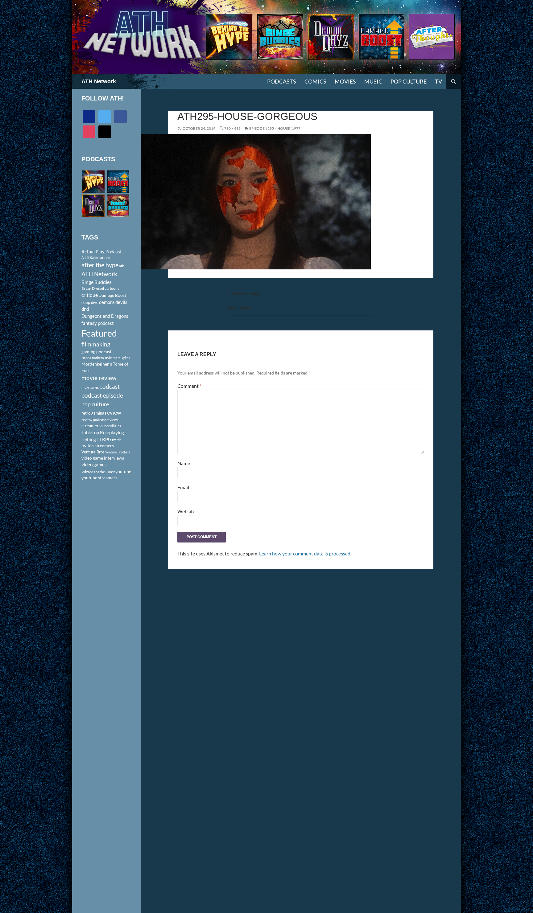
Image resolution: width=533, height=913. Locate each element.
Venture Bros (93, 451)
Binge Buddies (96, 282)
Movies (345, 81)
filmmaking (95, 344)
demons (107, 302)
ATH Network (98, 81)
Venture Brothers (117, 452)
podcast (109, 386)
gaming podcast (96, 351)
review (113, 412)
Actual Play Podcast (101, 251)
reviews (112, 420)
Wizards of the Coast (98, 472)
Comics (315, 81)
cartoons (112, 288)
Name (183, 463)
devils (121, 302)
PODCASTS (281, 81)
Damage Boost (112, 295)
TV (438, 81)
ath (121, 266)
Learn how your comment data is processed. (305, 553)
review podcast (93, 419)
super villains (111, 426)
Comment (189, 386)
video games (94, 464)
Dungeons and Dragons (104, 316)
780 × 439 (232, 128)
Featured (99, 333)
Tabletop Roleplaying (102, 432)
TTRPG (104, 439)
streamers (91, 425)
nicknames (90, 387)
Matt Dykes (121, 358)
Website (186, 511)
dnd (85, 309)
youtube (123, 471)
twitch (116, 440)
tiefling (88, 439)
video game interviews (102, 458)
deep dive (89, 302)
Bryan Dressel (92, 288)
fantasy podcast (97, 323)
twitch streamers (97, 445)
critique (89, 295)
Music (373, 81)
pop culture (95, 404)
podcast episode (102, 395)
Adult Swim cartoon (95, 258)
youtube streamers (99, 477)
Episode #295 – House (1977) (275, 128)
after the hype (99, 264)
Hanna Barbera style (96, 358)
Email (183, 487)
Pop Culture (408, 81)
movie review (99, 378)
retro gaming (92, 413)
